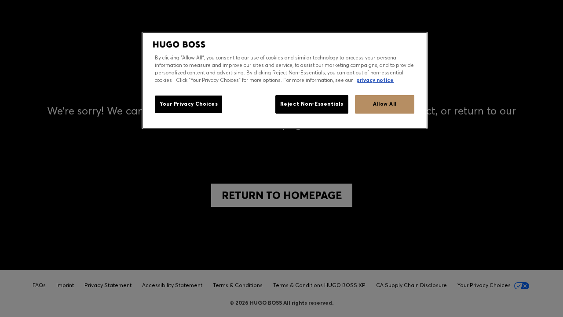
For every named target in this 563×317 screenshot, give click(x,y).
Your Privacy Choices (189, 104)
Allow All (384, 104)
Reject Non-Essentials (312, 104)
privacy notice (375, 80)
